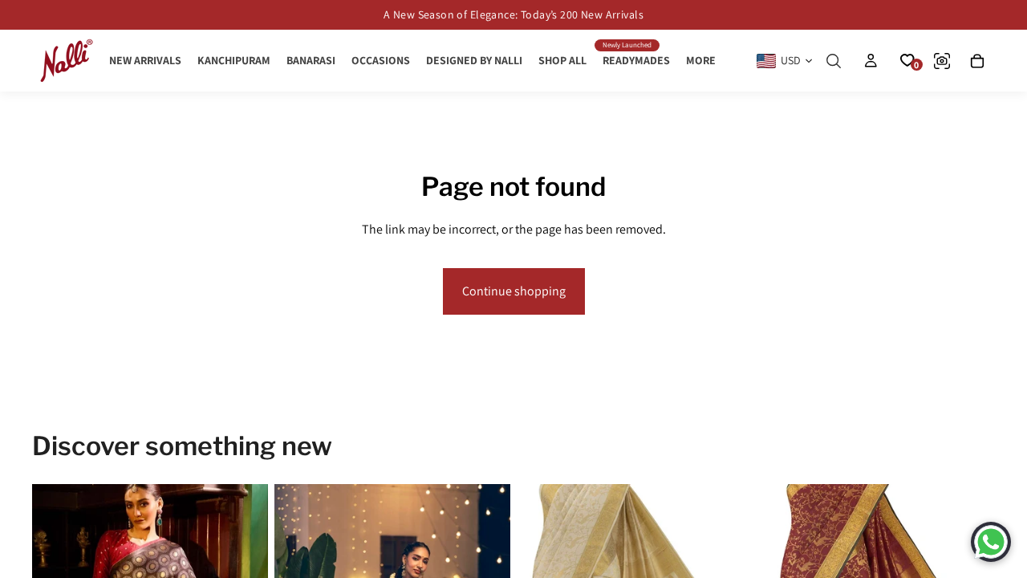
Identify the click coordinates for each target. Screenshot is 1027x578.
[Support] (991, 542)
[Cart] (977, 61)
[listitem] (701, 61)
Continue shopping (514, 291)
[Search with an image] (942, 61)
